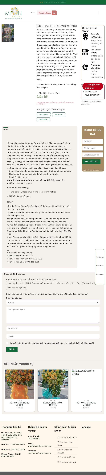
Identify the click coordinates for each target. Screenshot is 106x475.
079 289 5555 (18, 444)
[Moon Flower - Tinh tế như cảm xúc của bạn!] (13, 13)
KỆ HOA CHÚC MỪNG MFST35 (53, 404)
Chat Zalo (99, 265)
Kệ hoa (92, 101)
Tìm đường (100, 257)
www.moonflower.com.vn (39, 453)
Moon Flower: (13, 256)
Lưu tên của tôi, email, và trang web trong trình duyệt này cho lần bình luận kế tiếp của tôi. (52, 343)
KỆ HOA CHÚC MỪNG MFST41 (19, 404)
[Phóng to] (5, 38)
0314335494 (34, 439)
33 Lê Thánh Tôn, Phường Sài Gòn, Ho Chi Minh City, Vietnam (11, 436)
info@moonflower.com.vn (39, 446)
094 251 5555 (18, 449)
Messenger (100, 274)
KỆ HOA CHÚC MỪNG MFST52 (86, 404)
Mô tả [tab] (5, 130)
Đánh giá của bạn (14, 298)
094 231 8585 (7, 456)
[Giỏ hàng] (102, 13)
